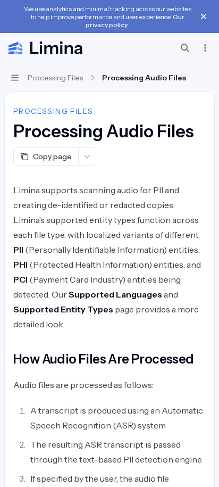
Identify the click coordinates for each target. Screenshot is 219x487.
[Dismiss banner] (203, 16)
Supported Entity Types (63, 309)
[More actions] (205, 47)
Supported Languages (115, 294)
